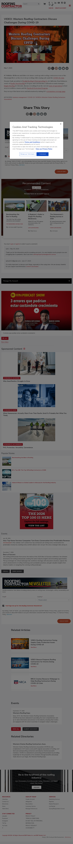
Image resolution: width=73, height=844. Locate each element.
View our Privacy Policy (44, 149)
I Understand (42, 154)
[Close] (61, 124)
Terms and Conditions (32, 142)
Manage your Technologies (27, 154)
